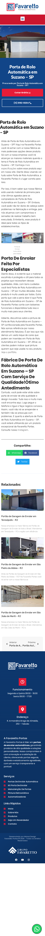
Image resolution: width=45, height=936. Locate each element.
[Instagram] (28, 860)
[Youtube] (22, 860)
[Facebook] (16, 860)
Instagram (23, 430)
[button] (22, 19)
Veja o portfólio (8, 352)
